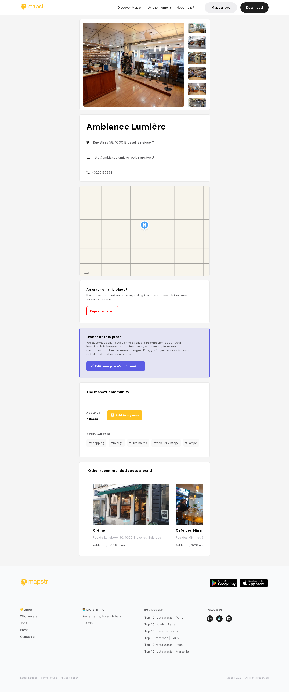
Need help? (185, 8)
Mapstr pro (220, 7)
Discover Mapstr (130, 8)
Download (254, 7)
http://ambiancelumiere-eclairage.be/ (122, 157)
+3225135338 (103, 172)
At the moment (159, 8)
